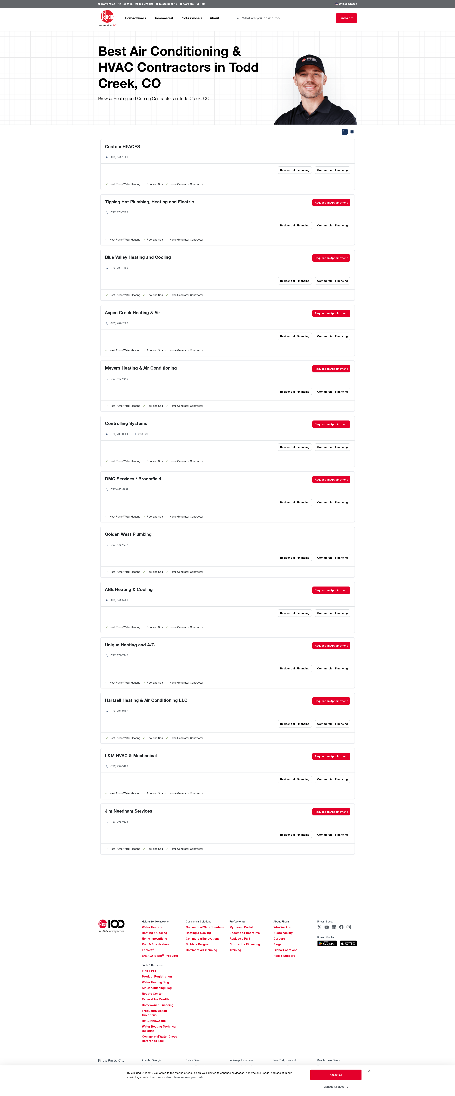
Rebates (127, 3)
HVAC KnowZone (154, 1021)
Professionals (191, 18)
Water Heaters (152, 927)
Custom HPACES (122, 146)
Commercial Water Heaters (205, 927)
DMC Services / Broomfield (133, 478)
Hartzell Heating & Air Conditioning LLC (146, 700)
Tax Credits (146, 3)
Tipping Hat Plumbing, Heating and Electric (149, 201)
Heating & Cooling (154, 933)
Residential (294, 170)
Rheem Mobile (325, 937)
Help (202, 3)
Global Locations (285, 950)
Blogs (277, 944)
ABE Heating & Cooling (129, 589)
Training (235, 950)
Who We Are (282, 927)
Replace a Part (240, 938)
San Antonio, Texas (328, 1060)
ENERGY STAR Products (160, 956)
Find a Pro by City (111, 1060)
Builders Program (198, 944)
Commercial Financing (201, 950)
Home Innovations (154, 938)
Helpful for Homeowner (155, 921)
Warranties (108, 3)
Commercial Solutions (198, 921)
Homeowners (135, 18)
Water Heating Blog (155, 982)
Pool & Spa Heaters (155, 944)
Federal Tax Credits (155, 999)
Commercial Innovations (203, 938)
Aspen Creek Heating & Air (132, 312)
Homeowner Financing (157, 1005)
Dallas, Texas (193, 1060)
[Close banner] (369, 1071)
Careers (188, 3)
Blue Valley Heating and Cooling (138, 257)
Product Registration (157, 976)
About (214, 18)
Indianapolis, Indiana (241, 1060)
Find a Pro (149, 971)
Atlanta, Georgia (151, 1060)
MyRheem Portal (241, 927)
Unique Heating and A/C (130, 644)
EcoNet (148, 950)
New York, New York (285, 1060)
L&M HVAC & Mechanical (131, 755)
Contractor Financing (245, 944)
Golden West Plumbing (128, 534)
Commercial (163, 18)
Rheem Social (325, 921)
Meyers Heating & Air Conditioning (141, 367)
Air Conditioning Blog (157, 988)
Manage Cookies (333, 1086)
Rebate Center (152, 993)
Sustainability (168, 3)
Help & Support (284, 956)
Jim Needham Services (128, 810)
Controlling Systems (126, 423)
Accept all (336, 1074)
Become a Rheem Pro (245, 933)
